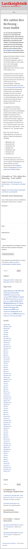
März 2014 (6, 391)
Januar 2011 (6, 465)
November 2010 (7, 469)
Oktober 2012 (7, 424)
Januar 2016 (6, 359)
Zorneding (19, 315)
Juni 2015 (6, 365)
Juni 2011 (6, 455)
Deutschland (12, 293)
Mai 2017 (6, 350)
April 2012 (6, 436)
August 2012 (6, 428)
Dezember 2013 (7, 397)
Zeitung (14, 315)
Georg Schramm (14, 299)
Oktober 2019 (7, 342)
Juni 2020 (6, 332)
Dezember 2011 (7, 443)
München (14, 303)
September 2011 (7, 449)
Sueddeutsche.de (15, 311)
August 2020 (6, 328)
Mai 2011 (6, 457)
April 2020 (6, 336)
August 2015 (6, 361)
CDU (19, 291)
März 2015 (6, 371)
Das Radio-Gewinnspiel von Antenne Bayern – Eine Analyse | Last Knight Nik (13, 184)
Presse (16, 305)
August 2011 (6, 451)
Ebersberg (12, 295)
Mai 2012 (6, 434)
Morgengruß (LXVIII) (8, 280)
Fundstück (14, 297)
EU (15, 295)
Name (3, 226)
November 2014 (7, 375)
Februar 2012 (7, 440)
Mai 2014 (6, 387)
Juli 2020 (6, 330)
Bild (16, 291)
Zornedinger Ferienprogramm (11, 503)
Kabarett (12, 301)
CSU (22, 291)
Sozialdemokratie (8, 309)
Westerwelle (6, 315)
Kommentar (5, 205)
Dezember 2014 (7, 373)
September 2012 (7, 426)
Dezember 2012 (7, 420)
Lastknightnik (14, 3)
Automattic (5, 545)
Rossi (9, 307)
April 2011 (6, 459)
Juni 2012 (6, 432)
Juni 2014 (6, 385)
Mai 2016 (6, 354)
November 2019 (7, 340)
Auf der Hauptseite (16, 165)
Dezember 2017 (7, 346)
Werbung (22, 313)
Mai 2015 (6, 367)
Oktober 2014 (7, 377)
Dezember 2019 (7, 338)
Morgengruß (8, 303)
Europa (18, 295)
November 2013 (7, 399)
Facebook (6, 297)
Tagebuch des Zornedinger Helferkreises (13, 491)
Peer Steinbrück (7, 305)
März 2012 (6, 438)
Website (4, 239)
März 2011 (6, 461)
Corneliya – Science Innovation (12, 520)
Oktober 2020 (7, 324)
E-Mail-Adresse (6, 232)
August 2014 (6, 381)
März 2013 (6, 414)
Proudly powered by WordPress (9, 543)
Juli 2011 (6, 453)
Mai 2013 (6, 410)
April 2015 (6, 369)
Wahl (19, 313)
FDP (10, 297)
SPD (13, 309)
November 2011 (7, 445)
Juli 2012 (6, 430)
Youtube (11, 315)
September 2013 (7, 402)
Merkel (20, 301)
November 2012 (7, 422)
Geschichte (20, 299)
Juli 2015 (6, 363)
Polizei (13, 305)
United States (10, 313)
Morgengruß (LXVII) (8, 282)
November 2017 (7, 348)
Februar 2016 (7, 358)
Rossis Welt (15, 307)
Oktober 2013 (7, 400)
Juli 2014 (6, 383)
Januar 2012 (6, 442)
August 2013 (6, 404)
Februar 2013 (7, 416)
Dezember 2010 (7, 467)
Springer (17, 309)
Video (15, 313)
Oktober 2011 (7, 447)
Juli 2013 (6, 406)
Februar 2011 (7, 463)
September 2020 (7, 326)
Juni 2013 (6, 408)
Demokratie (6, 293)
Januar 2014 (6, 395)
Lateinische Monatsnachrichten (11, 511)
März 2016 (6, 356)
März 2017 (6, 352)
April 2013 (6, 412)
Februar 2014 (7, 393)
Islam (8, 301)
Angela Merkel (7, 291)
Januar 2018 (6, 344)
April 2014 (6, 389)
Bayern (13, 291)
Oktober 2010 (7, 471)
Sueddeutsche (7, 311)
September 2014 (7, 379)
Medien (16, 301)
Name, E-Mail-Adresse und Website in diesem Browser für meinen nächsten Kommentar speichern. (14, 247)
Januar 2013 (6, 418)
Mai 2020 (6, 334)
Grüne (5, 301)
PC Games (20, 303)
